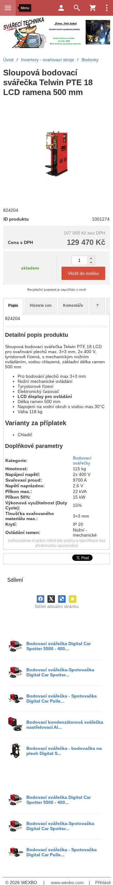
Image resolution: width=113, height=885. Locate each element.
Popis (13, 305)
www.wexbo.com (67, 882)
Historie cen (40, 305)
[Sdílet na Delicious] (62, 599)
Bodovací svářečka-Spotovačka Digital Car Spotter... (60, 672)
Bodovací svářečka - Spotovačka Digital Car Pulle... (61, 698)
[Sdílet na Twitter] (51, 599)
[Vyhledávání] (77, 8)
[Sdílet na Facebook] (40, 599)
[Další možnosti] (106, 8)
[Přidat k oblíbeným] (72, 599)
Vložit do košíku (83, 273)
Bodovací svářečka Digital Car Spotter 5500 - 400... (58, 646)
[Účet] (61, 8)
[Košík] (92, 8)
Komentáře (73, 305)
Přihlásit (103, 882)
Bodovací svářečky (82, 460)
